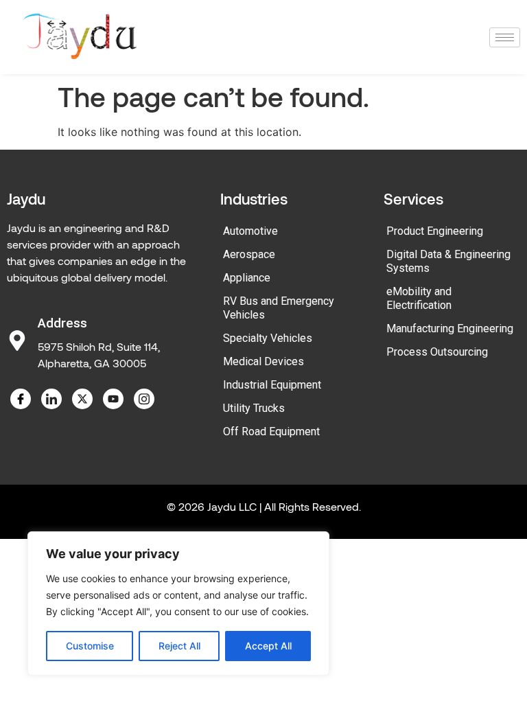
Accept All (268, 646)
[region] (178, 603)
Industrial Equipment (272, 384)
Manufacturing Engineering (449, 328)
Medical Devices (263, 361)
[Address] (17, 340)
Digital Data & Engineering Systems (448, 261)
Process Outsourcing (437, 351)
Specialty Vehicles (267, 338)
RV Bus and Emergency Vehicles (278, 308)
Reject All (179, 646)
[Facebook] (20, 399)
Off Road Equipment (271, 431)
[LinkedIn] (51, 399)
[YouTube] (113, 399)
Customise (90, 646)
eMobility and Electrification (419, 298)
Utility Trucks (254, 408)
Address (62, 323)
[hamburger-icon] (504, 37)
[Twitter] (82, 399)
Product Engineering (434, 231)
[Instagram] (144, 399)
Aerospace (249, 254)
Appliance (246, 277)
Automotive (250, 231)
